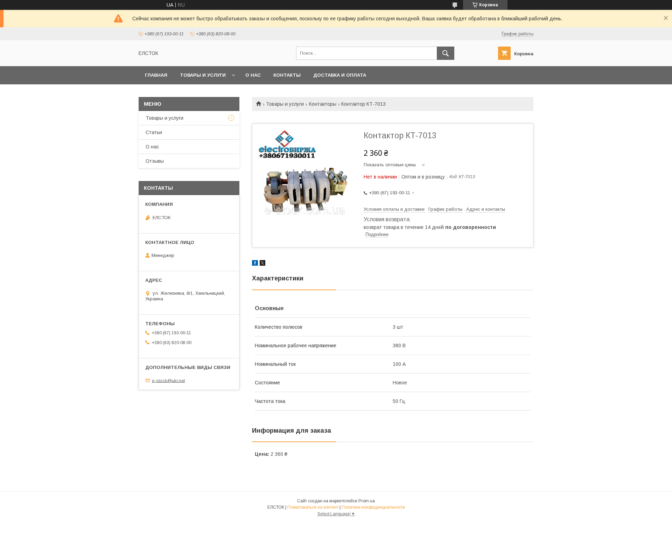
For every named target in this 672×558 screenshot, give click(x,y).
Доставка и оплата (339, 75)
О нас (253, 75)
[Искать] (445, 53)
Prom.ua (366, 500)
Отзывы (155, 161)
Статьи (154, 132)
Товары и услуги (203, 75)
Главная (156, 75)
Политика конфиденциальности (373, 507)
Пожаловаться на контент (312, 507)
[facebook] (255, 264)
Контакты (287, 75)
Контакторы (322, 104)
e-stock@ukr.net (168, 380)
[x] (262, 264)
